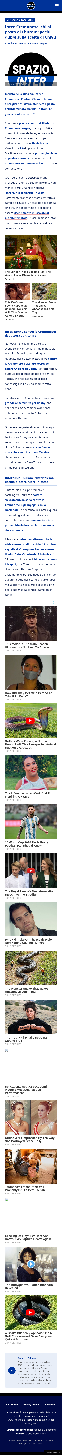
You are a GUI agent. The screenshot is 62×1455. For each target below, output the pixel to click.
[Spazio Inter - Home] (31, 6)
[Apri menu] (57, 6)
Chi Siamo (12, 1404)
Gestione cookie (53, 1452)
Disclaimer (50, 1404)
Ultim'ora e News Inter (20, 20)
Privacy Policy (31, 1404)
